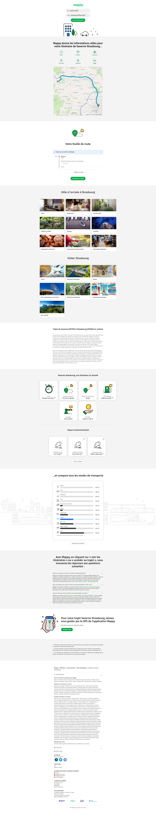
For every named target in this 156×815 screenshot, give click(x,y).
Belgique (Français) (60, 774)
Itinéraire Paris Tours (58, 690)
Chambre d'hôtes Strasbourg (68, 723)
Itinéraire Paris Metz (63, 694)
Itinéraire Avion (88, 681)
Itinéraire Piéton (63, 679)
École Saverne (57, 708)
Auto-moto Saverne (77, 700)
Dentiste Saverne (73, 706)
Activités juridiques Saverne (70, 711)
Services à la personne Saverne (90, 710)
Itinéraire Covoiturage (59, 681)
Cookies (72, 792)
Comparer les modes (78, 543)
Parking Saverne (85, 714)
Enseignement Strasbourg (85, 731)
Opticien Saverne (98, 711)
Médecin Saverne (78, 703)
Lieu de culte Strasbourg (80, 726)
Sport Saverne (81, 705)
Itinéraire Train (95, 679)
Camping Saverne (93, 701)
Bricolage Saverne (63, 716)
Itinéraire (56, 679)
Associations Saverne (77, 708)
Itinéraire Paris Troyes (74, 694)
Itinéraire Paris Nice (70, 689)
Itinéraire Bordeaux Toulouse (94, 689)
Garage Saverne (75, 698)
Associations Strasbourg (65, 729)
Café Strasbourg (91, 724)
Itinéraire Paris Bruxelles (64, 692)
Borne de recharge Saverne (60, 710)
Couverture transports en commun (62, 795)
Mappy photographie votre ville (61, 796)
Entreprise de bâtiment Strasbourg (62, 719)
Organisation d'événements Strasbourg (77, 724)
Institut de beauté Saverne (92, 706)
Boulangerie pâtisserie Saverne (75, 710)
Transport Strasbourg (91, 721)
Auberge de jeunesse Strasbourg (93, 723)
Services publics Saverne (71, 705)
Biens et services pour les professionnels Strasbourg (82, 727)
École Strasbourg (95, 732)
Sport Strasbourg (76, 729)
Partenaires (60, 787)
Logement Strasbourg (69, 739)
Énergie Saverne (89, 711)
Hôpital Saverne (67, 713)
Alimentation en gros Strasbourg (83, 739)
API (55, 765)
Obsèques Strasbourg (80, 721)
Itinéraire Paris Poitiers (89, 692)
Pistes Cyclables (63, 743)
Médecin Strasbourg (64, 727)
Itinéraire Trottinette (97, 681)
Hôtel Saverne (57, 698)
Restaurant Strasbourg (73, 718)
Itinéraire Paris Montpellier (71, 690)
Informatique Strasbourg (86, 729)
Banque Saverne (81, 711)
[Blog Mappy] (65, 759)
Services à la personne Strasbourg (86, 737)
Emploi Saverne (81, 706)
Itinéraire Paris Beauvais (77, 692)
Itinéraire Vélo (71, 679)
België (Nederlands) (60, 775)
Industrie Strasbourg (64, 736)
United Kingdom (59, 777)
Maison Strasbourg (93, 718)
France (57, 772)
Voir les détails (78, 461)
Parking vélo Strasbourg (92, 726)
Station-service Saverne (75, 714)
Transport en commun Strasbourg (78, 736)
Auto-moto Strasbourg (91, 719)
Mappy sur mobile (58, 767)
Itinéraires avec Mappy (59, 686)
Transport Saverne (73, 701)
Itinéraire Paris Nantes (81, 689)
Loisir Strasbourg (64, 737)
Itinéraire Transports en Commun (83, 679)
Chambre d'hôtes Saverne (60, 703)
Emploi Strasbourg (74, 731)
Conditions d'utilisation (59, 792)
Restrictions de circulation (83, 743)
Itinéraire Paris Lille (83, 687)
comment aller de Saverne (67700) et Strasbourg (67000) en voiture (80, 595)
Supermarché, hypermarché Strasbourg (73, 734)
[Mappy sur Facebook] (56, 759)
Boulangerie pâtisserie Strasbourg (68, 732)
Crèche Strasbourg (73, 737)
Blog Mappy (56, 785)
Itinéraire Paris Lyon (80, 686)
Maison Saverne (83, 698)
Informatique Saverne (67, 708)
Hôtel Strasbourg (63, 718)
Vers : (76, 15)
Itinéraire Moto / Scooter (70, 681)
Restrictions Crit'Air (72, 743)
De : (72, 11)
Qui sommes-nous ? (58, 782)
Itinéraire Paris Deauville (91, 686)
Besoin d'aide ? (59, 751)
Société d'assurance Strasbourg (67, 721)
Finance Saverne (58, 713)
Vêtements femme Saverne (87, 713)
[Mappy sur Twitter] (60, 759)
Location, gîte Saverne (83, 701)
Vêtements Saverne (82, 716)
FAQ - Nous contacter (58, 793)
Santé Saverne (70, 703)
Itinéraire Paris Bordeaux (59, 687)
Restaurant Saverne (66, 698)
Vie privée (67, 792)
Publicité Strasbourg (64, 731)
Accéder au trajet (78, 178)
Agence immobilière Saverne (65, 700)
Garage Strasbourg (83, 718)
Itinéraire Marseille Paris (72, 687)
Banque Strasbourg (87, 734)
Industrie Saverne (90, 705)
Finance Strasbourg (58, 734)
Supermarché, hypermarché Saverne (91, 708)
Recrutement (57, 784)
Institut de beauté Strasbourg (66, 726)
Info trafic (56, 743)
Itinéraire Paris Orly (93, 687)
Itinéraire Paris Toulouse (59, 689)
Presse (55, 787)
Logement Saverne (58, 711)
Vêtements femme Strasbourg (83, 732)
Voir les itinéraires (78, 20)
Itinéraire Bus (80, 681)
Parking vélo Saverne (63, 706)
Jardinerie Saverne (72, 716)
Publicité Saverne (76, 713)
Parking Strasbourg (80, 723)
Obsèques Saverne (63, 701)
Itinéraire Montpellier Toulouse (85, 690)
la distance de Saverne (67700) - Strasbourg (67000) (84, 581)
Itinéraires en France (70, 686)
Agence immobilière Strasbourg (78, 719)
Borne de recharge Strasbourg (61, 724)
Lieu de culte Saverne (64, 714)
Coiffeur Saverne (86, 700)
